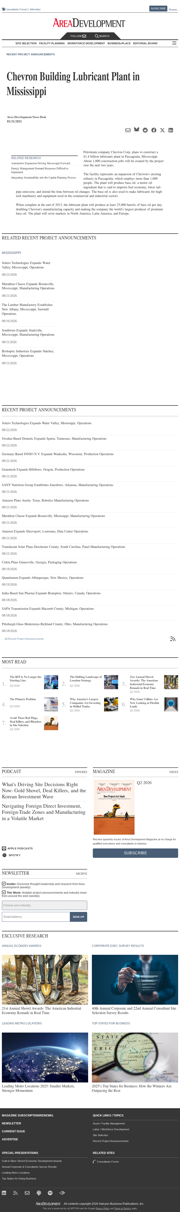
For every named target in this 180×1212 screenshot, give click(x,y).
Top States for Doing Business (19, 1178)
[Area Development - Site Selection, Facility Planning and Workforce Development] (90, 22)
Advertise (35, 9)
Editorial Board (145, 43)
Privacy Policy (102, 1208)
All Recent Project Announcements (24, 638)
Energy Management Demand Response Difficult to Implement (39, 170)
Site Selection (100, 1135)
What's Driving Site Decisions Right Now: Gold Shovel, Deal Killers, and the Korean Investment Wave (44, 790)
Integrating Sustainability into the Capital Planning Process (43, 177)
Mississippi (11, 253)
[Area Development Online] (48, 1203)
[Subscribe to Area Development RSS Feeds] (16, 1193)
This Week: (44, 894)
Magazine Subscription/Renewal (28, 1115)
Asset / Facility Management (109, 1123)
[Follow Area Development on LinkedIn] (5, 1193)
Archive (81, 873)
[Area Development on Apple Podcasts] (39, 1193)
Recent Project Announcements (31, 54)
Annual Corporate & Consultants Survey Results (29, 1166)
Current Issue (13, 1131)
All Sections (174, 43)
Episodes (81, 771)
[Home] (28, 1193)
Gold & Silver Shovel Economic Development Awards (32, 1161)
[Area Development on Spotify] (51, 1193)
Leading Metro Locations (16, 1172)
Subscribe (158, 8)
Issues (173, 771)
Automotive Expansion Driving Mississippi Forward (40, 163)
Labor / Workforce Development (111, 1129)
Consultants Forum (16, 9)
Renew (173, 9)
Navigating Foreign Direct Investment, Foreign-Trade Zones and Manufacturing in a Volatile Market (44, 812)
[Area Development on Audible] (62, 1193)
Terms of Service (122, 1208)
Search (104, 36)
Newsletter (11, 1123)
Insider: (43, 885)
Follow (76, 36)
